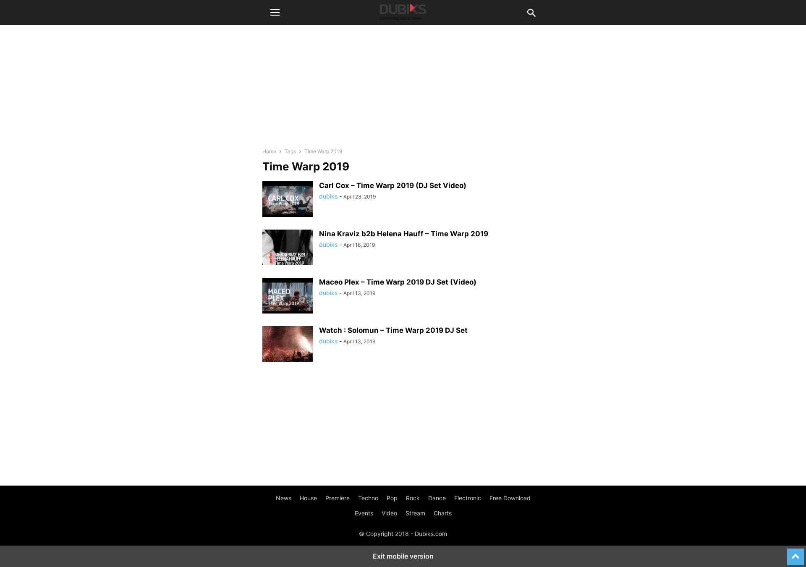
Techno (368, 498)
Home (269, 151)
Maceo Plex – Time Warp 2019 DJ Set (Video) (397, 282)
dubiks (328, 196)
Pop (392, 498)
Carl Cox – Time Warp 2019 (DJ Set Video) (392, 185)
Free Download (510, 498)
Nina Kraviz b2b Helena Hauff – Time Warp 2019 (403, 234)
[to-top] (795, 553)
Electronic (467, 498)
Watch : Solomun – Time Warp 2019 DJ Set (393, 330)
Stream (415, 513)
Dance (437, 498)
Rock (413, 498)
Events (364, 513)
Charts (443, 513)
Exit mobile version (403, 556)
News (283, 498)
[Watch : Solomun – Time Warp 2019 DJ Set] (287, 345)
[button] (275, 12)
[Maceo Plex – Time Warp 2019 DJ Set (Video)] (287, 297)
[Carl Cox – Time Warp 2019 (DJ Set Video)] (287, 200)
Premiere (337, 498)
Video (389, 513)
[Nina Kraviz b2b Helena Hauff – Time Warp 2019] (287, 248)
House (308, 498)
